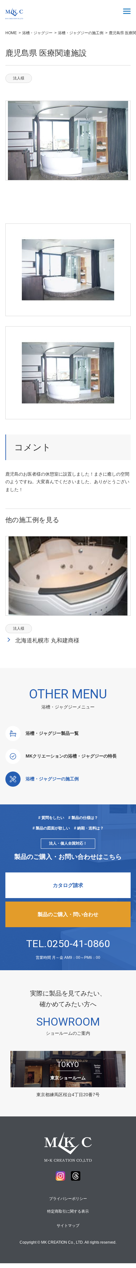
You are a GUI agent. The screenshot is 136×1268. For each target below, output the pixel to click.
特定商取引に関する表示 (68, 1211)
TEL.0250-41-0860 (68, 944)
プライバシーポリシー (68, 1198)
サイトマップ (68, 1225)
